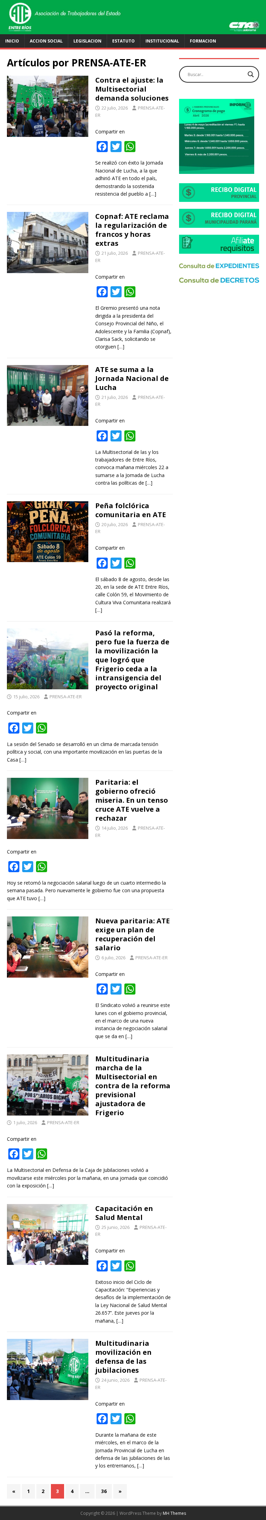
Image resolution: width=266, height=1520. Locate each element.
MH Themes (174, 1513)
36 (104, 1491)
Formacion (203, 41)
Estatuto (123, 41)
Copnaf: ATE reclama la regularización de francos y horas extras (132, 230)
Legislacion (87, 41)
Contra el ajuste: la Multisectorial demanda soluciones (132, 89)
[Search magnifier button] (251, 74)
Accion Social (46, 41)
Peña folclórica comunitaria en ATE (130, 510)
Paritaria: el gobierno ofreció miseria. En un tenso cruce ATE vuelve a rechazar (131, 800)
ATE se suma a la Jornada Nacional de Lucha (132, 378)
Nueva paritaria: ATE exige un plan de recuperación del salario (132, 934)
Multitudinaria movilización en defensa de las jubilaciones (123, 1357)
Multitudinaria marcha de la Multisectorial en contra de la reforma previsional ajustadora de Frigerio (132, 1085)
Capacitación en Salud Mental (124, 1213)
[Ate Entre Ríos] (133, 30)
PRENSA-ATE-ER (66, 696)
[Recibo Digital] (219, 198)
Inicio (12, 41)
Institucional (162, 41)
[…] (152, 193)
